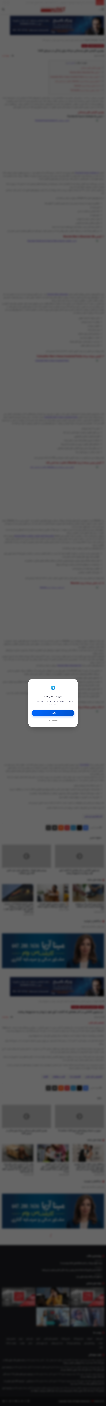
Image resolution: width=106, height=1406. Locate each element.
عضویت (53, 713)
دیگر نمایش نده (53, 720)
